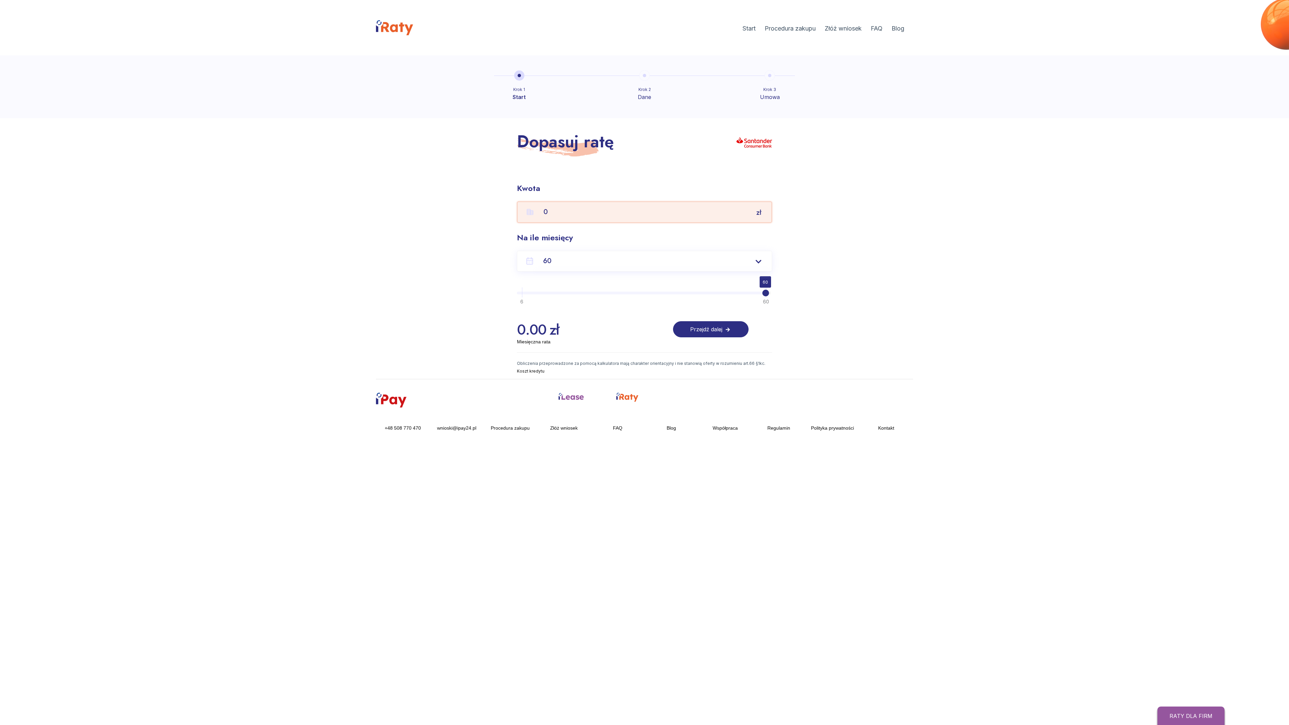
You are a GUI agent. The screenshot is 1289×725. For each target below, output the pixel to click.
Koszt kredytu (530, 371)
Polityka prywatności (832, 428)
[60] (765, 293)
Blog (898, 28)
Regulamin (778, 428)
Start (749, 28)
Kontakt (886, 428)
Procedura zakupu (790, 28)
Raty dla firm (1190, 716)
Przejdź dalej (707, 329)
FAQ (876, 28)
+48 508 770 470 (403, 428)
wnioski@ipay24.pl (456, 428)
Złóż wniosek (843, 28)
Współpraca (725, 428)
